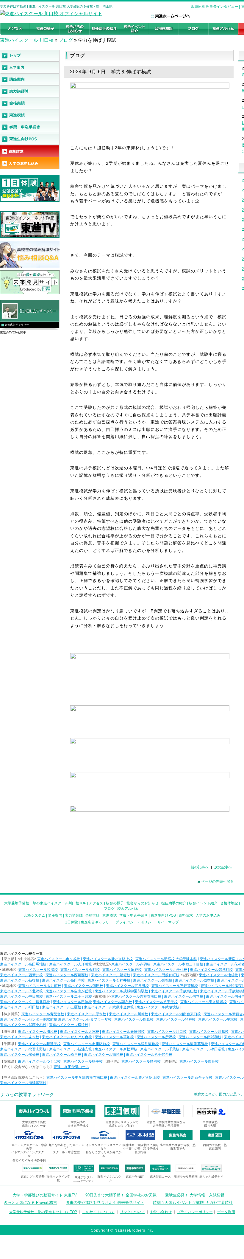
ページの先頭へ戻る (217, 881)
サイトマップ (168, 922)
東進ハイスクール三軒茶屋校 (174, 986)
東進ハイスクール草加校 (114, 1037)
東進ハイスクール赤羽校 (131, 964)
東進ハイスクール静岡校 (141, 1061)
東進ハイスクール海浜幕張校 (185, 1044)
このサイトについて (98, 1212)
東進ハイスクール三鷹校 (61, 1007)
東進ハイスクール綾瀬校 (38, 970)
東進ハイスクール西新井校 (21, 975)
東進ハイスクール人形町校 (70, 964)
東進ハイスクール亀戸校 (122, 970)
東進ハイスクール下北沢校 (21, 991)
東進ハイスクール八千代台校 (149, 1054)
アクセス (96, 903)
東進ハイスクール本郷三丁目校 (178, 964)
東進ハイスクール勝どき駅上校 (108, 959)
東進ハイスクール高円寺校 (63, 980)
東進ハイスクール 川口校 (27, 40)
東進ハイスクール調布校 (112, 1002)
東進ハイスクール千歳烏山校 (174, 991)
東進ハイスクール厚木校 (86, 1014)
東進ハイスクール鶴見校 (134, 1019)
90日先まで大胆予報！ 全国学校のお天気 (121, 1195)
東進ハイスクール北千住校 (165, 970)
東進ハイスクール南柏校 (103, 1054)
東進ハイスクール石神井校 (108, 980)
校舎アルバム (128, 908)
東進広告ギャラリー (17, 324)
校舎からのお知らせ (142, 903)
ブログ (66, 40)
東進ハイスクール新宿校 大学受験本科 (166, 959)
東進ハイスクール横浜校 (68, 1025)
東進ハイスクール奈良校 (199, 1061)
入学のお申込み (207, 915)
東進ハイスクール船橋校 (19, 1054)
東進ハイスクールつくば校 (39, 1061)
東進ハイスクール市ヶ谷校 (58, 959)
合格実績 (92, 915)
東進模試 (109, 915)
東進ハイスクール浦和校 (37, 1032)
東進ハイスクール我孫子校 (39, 1044)
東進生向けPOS (163, 915)
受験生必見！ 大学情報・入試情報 (194, 1195)
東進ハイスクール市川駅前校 (86, 1044)
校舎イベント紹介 (203, 903)
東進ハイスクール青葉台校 (42, 1014)
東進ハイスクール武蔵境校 (158, 1007)
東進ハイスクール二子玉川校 (69, 996)
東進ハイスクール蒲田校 (83, 986)
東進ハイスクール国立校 (183, 996)
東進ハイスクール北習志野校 (23, 1049)
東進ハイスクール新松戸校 (116, 1049)
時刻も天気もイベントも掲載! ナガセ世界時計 (193, 1202)
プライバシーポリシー (195, 1212)
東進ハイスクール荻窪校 (19, 980)
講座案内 (55, 915)
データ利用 (226, 1212)
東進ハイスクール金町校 (80, 970)
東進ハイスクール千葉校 (159, 1049)
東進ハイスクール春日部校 (123, 1032)
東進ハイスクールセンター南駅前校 (28, 1019)
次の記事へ (223, 867)
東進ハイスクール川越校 (209, 1032)
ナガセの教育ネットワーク (27, 1094)
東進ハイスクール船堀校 (110, 975)
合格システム (34, 915)
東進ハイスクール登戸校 (175, 1019)
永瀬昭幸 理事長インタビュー (214, 6)
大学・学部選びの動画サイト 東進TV (44, 1195)
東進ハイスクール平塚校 (217, 1019)
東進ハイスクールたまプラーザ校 (85, 1019)
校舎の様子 (115, 903)
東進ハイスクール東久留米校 (203, 1002)
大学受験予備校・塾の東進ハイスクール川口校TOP (45, 903)
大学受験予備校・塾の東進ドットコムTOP (43, 1212)
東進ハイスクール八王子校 (156, 1002)
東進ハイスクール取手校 (83, 1061)
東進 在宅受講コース (71, 1067)
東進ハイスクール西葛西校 (67, 975)
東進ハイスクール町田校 (19, 1007)
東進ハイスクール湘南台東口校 (176, 1014)
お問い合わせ (161, 1212)
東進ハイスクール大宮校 (79, 1032)
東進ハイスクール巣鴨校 (152, 980)
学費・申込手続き (133, 915)
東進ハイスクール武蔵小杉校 (23, 1025)
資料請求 (186, 915)
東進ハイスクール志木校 (19, 1037)
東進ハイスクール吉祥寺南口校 (136, 996)
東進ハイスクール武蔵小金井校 (109, 1007)
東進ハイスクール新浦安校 (70, 1049)
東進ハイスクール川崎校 (128, 1014)
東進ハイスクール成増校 (194, 980)
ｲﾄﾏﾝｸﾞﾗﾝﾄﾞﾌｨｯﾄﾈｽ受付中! (29, 1160)
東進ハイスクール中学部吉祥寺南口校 (76, 1077)
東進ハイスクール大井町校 (39, 986)
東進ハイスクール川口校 (167, 1032)
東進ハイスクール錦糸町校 (211, 970)
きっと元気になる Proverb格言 (30, 1202)
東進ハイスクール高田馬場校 (23, 964)
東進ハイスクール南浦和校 (200, 1037)
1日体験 (71, 922)
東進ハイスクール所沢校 (156, 1037)
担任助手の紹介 (173, 903)
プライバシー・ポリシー (135, 922)
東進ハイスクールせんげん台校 (67, 1037)
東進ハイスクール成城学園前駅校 (121, 991)
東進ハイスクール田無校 (72, 1002)
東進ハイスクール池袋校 (218, 975)
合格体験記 (229, 903)
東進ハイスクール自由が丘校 (69, 991)
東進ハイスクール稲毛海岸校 (135, 1044)
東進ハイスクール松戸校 (61, 1054)
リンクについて (132, 1212)
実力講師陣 (74, 915)
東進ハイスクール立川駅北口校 (25, 1002)
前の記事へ (200, 867)
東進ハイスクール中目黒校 (21, 996)
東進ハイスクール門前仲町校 (156, 975)
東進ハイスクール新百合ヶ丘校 (187, 1077)
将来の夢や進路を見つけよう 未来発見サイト (105, 1202)
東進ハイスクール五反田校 (127, 986)
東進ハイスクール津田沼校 (203, 1049)
